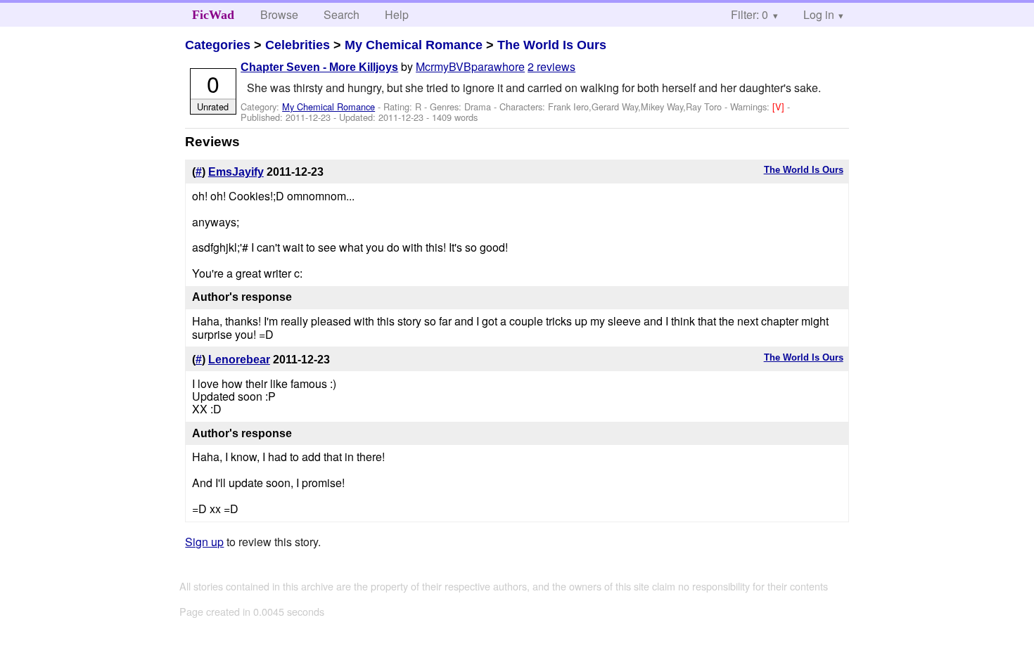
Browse (279, 14)
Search (341, 14)
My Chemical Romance (414, 45)
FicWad (213, 15)
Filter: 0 (749, 14)
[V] (779, 106)
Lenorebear (239, 360)
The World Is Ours (551, 45)
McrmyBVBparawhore (470, 66)
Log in (818, 14)
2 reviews (551, 66)
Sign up (204, 542)
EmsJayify (236, 172)
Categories (217, 45)
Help (397, 14)
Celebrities (297, 45)
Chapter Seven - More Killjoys (319, 67)
